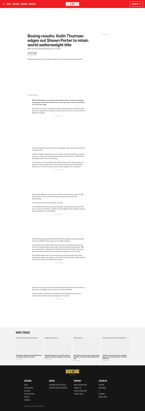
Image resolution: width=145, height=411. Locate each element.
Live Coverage (28, 388)
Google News (103, 397)
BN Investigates (29, 394)
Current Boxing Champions (58, 388)
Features (15, 4)
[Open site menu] (3, 4)
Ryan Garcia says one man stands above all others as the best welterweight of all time (87, 356)
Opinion (24, 4)
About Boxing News (80, 385)
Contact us (77, 388)
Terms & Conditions (80, 391)
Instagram (102, 388)
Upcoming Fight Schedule (57, 385)
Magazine (135, 4)
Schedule (32, 4)
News (9, 4)
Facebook (102, 394)
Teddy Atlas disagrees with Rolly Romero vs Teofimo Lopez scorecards (29, 356)
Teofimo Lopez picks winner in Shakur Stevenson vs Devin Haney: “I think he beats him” (114, 356)
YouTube (101, 385)
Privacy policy (78, 394)
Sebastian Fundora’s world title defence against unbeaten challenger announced (58, 356)
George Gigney (32, 53)
